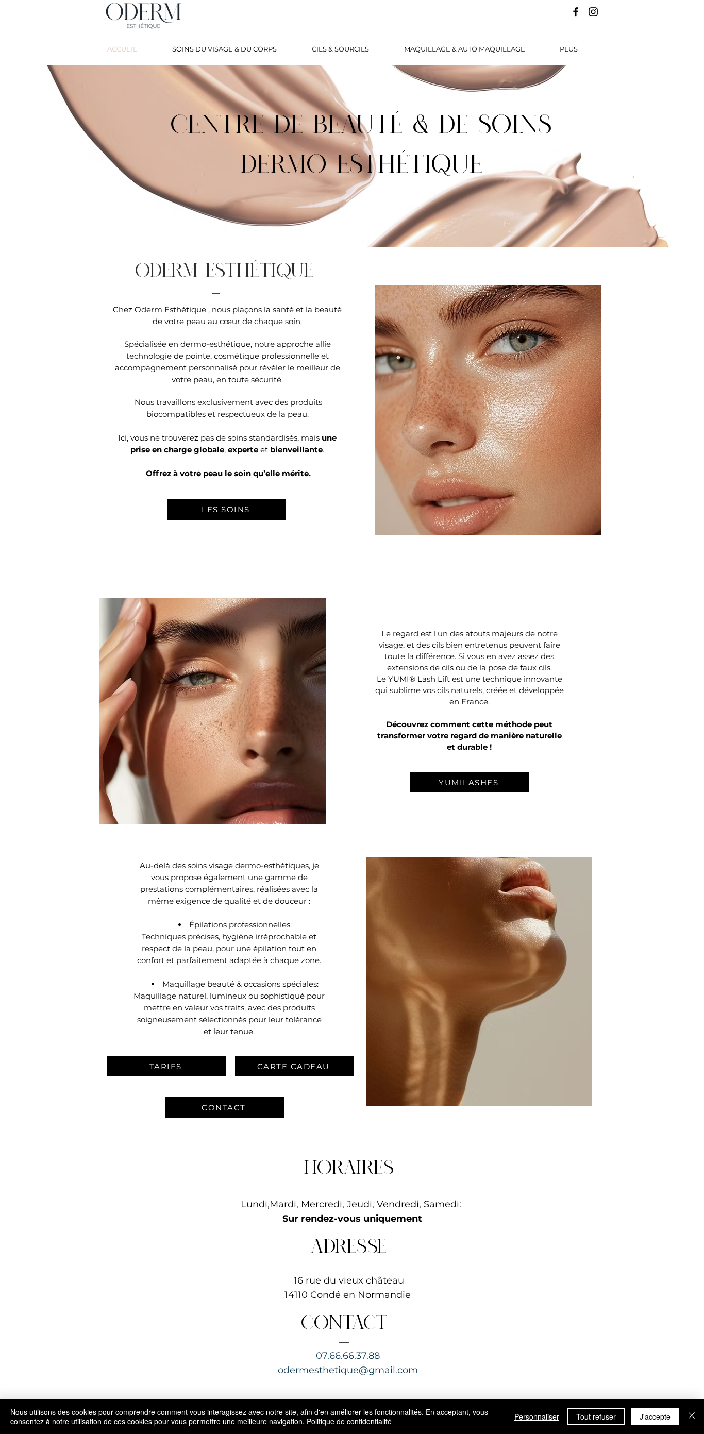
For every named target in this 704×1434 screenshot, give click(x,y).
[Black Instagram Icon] (593, 12)
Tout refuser (596, 1416)
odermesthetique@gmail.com (348, 1370)
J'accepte (655, 1416)
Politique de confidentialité (349, 1421)
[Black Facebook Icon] (575, 12)
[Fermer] (691, 1416)
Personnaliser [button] (536, 1416)
